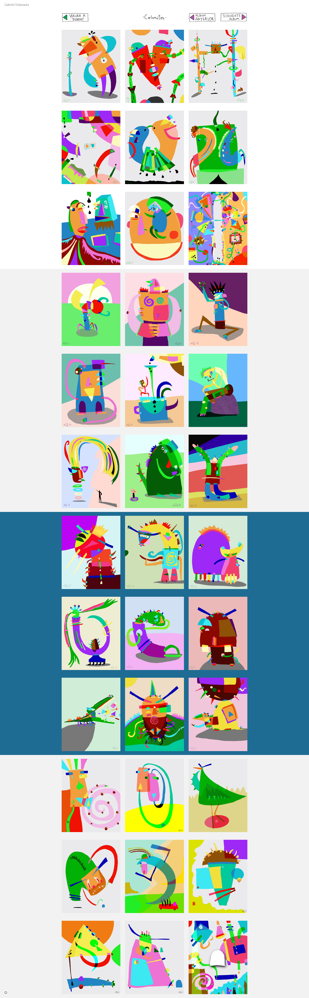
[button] (6, 992)
